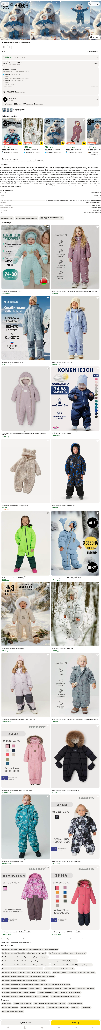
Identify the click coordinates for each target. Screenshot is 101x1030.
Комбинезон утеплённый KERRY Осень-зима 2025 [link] (17, 790)
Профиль (92, 1027)
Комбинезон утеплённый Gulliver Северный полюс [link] (66, 790)
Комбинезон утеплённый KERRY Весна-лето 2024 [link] (16, 932)
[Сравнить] (90, 3)
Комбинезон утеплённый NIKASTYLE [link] (13, 362)
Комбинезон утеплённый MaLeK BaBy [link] (13, 648)
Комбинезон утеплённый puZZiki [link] (61, 433)
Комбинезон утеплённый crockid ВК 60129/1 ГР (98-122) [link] (18, 719)
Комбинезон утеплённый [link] (9, 150)
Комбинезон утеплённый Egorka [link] (11, 291)
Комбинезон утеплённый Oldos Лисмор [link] (63, 505)
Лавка (42, 1027)
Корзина (75, 1027)
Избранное (58, 1027)
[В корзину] (20, 143)
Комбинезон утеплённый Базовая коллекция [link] (15, 505)
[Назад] (3, 3)
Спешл (25, 1027)
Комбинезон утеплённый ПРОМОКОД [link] (13, 578)
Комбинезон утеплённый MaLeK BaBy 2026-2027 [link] (66, 578)
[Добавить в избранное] (94, 3)
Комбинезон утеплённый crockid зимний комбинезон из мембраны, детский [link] (74, 291)
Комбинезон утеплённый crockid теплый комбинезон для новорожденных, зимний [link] (24, 433)
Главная (8, 1027)
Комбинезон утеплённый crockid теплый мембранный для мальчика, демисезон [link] (75, 719)
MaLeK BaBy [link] (6, 149)
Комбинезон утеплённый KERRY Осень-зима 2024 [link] (66, 932)
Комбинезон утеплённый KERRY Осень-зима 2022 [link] (66, 861)
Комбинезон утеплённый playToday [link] (12, 861)
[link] (30, 949)
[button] (4, 47)
